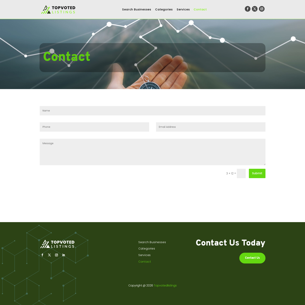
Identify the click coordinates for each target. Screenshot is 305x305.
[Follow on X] (255, 9)
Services (183, 9)
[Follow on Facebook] (247, 9)
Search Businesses (136, 9)
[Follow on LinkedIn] (63, 255)
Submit (257, 173)
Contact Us (252, 258)
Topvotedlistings (165, 285)
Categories (164, 9)
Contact (200, 9)
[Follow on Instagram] (262, 9)
